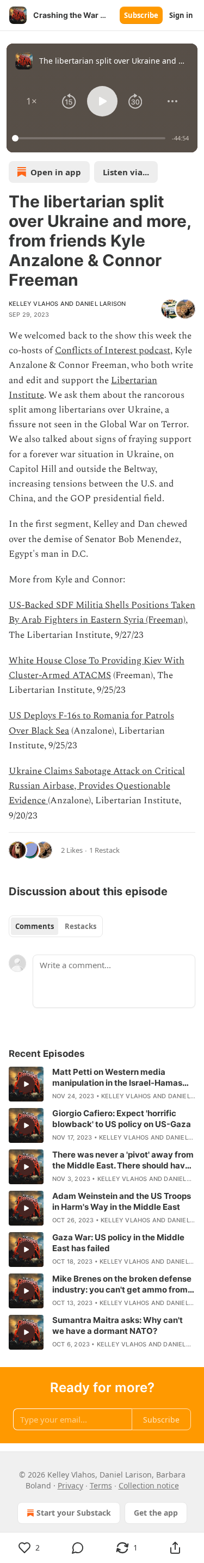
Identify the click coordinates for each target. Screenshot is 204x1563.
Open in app (55, 172)
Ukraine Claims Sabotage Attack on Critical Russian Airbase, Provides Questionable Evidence (97, 786)
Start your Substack (73, 1512)
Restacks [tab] (80, 926)
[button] (31, 101)
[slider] (90, 138)
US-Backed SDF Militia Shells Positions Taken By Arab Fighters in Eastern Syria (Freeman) (102, 612)
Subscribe (141, 15)
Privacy (70, 1485)
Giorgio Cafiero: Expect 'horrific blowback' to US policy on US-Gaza (121, 1118)
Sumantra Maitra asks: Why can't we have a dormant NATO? (117, 1325)
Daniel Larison (101, 303)
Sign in (181, 15)
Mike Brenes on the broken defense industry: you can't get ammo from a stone (123, 1284)
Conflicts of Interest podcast (112, 350)
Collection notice (149, 1485)
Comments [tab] (34, 926)
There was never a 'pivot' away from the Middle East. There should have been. (123, 1160)
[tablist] (56, 926)
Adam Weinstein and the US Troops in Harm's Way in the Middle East (121, 1201)
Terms (101, 1485)
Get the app (156, 1512)
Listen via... (126, 172)
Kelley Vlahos (34, 303)
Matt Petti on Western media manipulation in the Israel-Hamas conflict (117, 1077)
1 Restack (104, 850)
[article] (102, 1084)
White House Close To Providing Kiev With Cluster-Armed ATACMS (96, 668)
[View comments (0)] (78, 1548)
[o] (26, 1084)
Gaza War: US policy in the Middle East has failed (118, 1242)
